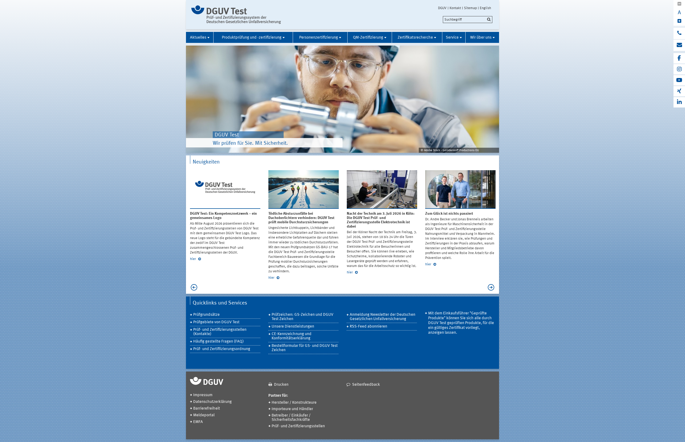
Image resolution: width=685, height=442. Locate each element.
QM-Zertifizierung (368, 38)
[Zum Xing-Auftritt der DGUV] (679, 91)
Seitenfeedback (366, 385)
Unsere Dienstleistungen (293, 327)
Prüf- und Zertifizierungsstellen (298, 426)
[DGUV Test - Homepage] (236, 14)
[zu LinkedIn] (679, 102)
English (485, 8)
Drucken (281, 385)
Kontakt (455, 8)
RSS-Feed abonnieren (368, 327)
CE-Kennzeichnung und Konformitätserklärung (291, 336)
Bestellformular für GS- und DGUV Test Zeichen (305, 348)
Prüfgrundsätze (206, 315)
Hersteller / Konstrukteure (294, 403)
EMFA (198, 422)
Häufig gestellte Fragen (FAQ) (218, 342)
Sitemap (470, 8)
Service (452, 38)
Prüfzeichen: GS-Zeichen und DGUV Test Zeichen (302, 317)
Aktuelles (198, 38)
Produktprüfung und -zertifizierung (251, 38)
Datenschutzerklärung (212, 402)
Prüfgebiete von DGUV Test (216, 322)
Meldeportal (204, 415)
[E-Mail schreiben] (679, 45)
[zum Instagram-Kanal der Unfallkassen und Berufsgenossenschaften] (679, 69)
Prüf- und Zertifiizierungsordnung (221, 349)
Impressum (202, 395)
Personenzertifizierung (318, 38)
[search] (467, 19)
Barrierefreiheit (206, 409)
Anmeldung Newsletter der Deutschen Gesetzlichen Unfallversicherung (382, 317)
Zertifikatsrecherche (415, 38)
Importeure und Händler (292, 409)
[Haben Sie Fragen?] (679, 33)
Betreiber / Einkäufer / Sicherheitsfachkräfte (291, 418)
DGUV (442, 8)
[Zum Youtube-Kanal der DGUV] (679, 80)
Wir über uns (481, 38)
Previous (192, 287)
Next (492, 287)
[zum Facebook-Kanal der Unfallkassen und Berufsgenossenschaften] (679, 58)
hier (193, 259)
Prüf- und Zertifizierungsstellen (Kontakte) (219, 332)
